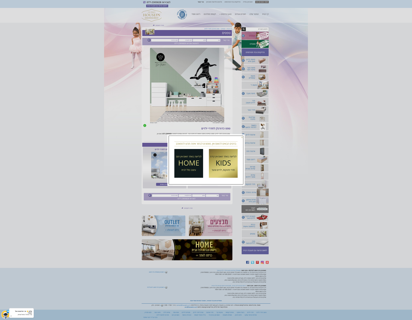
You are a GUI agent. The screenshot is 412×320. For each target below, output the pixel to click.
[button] (5, 314)
